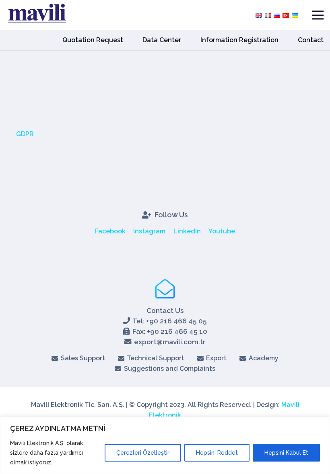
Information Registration (239, 40)
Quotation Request (92, 40)
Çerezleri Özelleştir (142, 452)
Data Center (161, 40)
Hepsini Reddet (217, 452)
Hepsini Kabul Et (286, 452)
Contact (311, 40)
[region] (165, 445)
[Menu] (318, 15)
